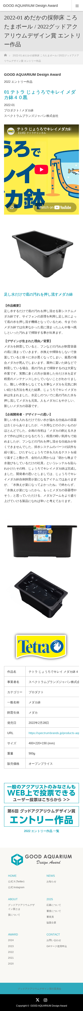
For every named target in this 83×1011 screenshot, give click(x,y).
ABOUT (13, 899)
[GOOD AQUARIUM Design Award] (35, 5)
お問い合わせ (54, 940)
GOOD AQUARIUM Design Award (48, 1005)
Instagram (45, 999)
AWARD (13, 934)
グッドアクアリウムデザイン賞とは (21, 907)
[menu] (77, 5)
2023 (11, 946)
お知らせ (51, 881)
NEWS (51, 875)
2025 (50, 899)
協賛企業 (51, 922)
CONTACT (53, 934)
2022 (11, 952)
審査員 (50, 916)
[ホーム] (5, 54)
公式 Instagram (16, 887)
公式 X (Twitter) (16, 881)
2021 (11, 957)
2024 (11, 940)
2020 (11, 963)
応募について (54, 905)
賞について (14, 914)
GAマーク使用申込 (57, 946)
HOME (12, 875)
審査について (54, 911)
